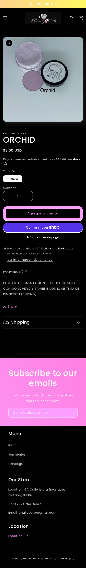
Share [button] (12, 306)
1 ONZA (12, 179)
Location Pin (18, 536)
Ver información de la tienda (30, 260)
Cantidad (9, 188)
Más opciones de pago (43, 237)
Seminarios (17, 454)
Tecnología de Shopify (59, 558)
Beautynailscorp (33, 558)
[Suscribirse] (72, 413)
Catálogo (15, 464)
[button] (5, 18)
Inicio (12, 445)
